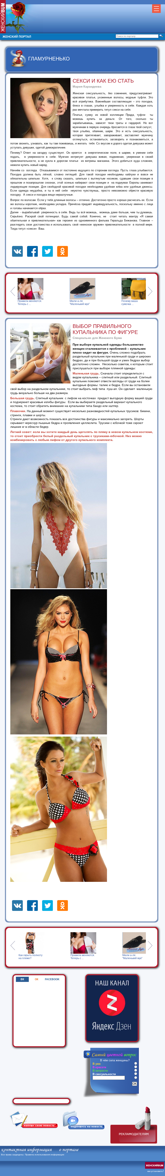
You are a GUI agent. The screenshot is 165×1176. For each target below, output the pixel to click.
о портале (68, 1150)
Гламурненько (49, 59)
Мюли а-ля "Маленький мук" (28, 303)
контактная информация (26, 1150)
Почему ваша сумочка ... (77, 303)
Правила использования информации (44, 1154)
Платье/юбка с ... (131, 301)
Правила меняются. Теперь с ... (34, 957)
